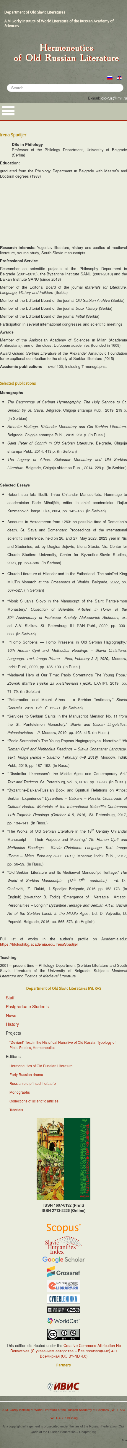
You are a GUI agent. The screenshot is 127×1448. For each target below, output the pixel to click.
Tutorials (16, 1109)
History (12, 1024)
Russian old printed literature (32, 1083)
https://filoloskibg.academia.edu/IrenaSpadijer (39, 944)
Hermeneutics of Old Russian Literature (41, 1065)
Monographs (19, 1092)
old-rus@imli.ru (114, 98)
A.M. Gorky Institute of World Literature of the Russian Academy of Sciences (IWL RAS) (63, 1409)
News (11, 1015)
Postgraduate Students (27, 1006)
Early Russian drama (26, 1074)
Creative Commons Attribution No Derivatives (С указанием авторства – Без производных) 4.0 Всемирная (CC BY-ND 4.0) (65, 1351)
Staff (10, 997)
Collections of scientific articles (33, 1100)
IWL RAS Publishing (64, 1418)
